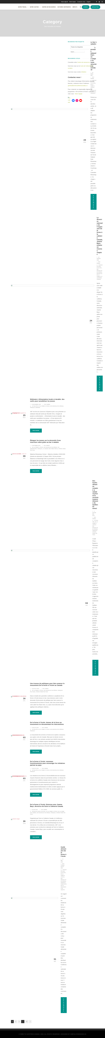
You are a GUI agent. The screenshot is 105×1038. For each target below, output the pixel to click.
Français (93, 93)
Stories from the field (94, 533)
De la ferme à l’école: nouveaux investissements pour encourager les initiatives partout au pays (47, 763)
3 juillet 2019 (35, 727)
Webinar (38, 407)
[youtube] (99, 1)
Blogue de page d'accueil (93, 82)
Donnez (85, 7)
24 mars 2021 (92, 74)
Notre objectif (64, 1)
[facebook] (96, 1)
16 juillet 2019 (35, 688)
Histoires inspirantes (64, 7)
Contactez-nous (81, 1)
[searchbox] (82, 47)
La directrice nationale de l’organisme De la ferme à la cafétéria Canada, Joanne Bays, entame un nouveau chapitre (100, 236)
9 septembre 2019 (36, 445)
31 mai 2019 (62, 860)
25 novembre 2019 (36, 404)
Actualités (35, 406)
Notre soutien (34, 7)
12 (26, 1021)
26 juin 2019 (35, 809)
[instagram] (102, 1)
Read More (93, 201)
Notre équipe (72, 1)
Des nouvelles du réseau (93, 90)
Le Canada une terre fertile (50, 448)
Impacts (75, 7)
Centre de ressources (49, 7)
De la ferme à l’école (93, 86)
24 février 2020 (99, 259)
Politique (32, 691)
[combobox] (82, 47)
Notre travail (22, 7)
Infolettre (95, 7)
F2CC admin (47, 404)
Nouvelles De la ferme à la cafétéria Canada (99, 276)
